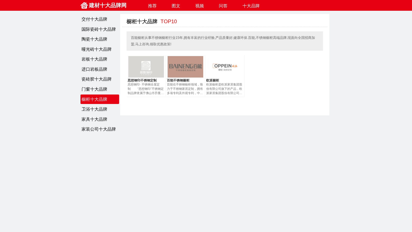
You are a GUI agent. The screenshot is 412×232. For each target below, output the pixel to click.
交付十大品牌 (94, 19)
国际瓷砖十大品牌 (99, 29)
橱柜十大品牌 (94, 99)
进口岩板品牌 (94, 69)
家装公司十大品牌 (99, 129)
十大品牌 (251, 5)
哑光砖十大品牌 (97, 49)
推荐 (152, 5)
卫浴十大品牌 (94, 109)
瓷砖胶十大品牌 (97, 79)
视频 (199, 5)
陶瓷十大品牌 (94, 39)
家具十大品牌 (94, 119)
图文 (176, 5)
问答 (223, 5)
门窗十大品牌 (94, 89)
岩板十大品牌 (94, 59)
